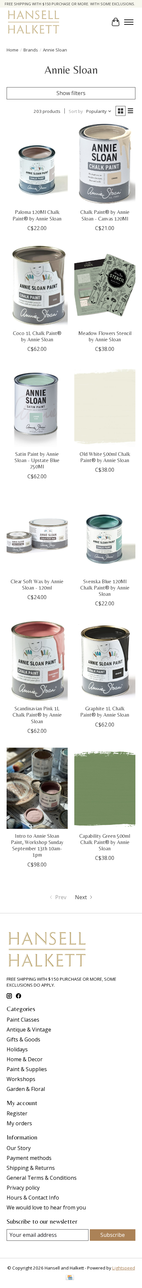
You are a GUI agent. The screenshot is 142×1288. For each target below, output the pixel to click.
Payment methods (29, 1158)
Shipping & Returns (31, 1167)
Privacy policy (23, 1187)
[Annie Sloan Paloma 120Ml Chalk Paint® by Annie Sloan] (37, 164)
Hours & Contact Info (33, 1197)
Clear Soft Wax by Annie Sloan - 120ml (37, 584)
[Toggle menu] (128, 22)
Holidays (17, 1049)
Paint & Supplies (27, 1069)
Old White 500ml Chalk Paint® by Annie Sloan (105, 457)
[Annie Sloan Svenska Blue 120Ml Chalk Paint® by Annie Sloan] (104, 533)
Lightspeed (123, 1268)
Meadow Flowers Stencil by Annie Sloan (104, 336)
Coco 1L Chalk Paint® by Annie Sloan (37, 336)
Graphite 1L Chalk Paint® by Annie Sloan (104, 711)
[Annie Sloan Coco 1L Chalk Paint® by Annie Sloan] (37, 285)
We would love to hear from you (46, 1207)
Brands (30, 50)
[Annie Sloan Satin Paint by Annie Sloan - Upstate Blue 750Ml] (37, 406)
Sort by (76, 111)
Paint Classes (23, 1019)
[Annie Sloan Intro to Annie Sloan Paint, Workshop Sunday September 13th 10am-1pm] (37, 788)
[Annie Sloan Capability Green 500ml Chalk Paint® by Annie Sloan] (104, 788)
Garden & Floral (26, 1089)
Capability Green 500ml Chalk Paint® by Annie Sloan (104, 842)
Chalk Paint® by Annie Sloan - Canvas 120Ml (104, 215)
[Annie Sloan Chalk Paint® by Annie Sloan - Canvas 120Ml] (104, 164)
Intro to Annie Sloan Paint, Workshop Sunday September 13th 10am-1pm (37, 845)
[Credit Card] (70, 1278)
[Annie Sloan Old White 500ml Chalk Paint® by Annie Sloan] (104, 406)
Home (12, 50)
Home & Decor (25, 1059)
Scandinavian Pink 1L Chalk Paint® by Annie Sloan (37, 714)
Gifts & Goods (23, 1039)
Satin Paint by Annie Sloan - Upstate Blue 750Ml (37, 460)
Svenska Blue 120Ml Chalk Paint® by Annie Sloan (104, 587)
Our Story (19, 1148)
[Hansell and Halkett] (33, 22)
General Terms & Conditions (42, 1177)
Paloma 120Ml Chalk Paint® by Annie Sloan (37, 215)
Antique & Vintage (29, 1029)
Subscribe (112, 1234)
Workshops (21, 1079)
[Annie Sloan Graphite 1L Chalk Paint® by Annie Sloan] (104, 660)
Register (17, 1113)
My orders (19, 1123)
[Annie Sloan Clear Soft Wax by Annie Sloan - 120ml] (37, 533)
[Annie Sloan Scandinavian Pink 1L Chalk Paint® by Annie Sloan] (37, 660)
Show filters (71, 93)
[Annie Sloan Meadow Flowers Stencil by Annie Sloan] (104, 285)
